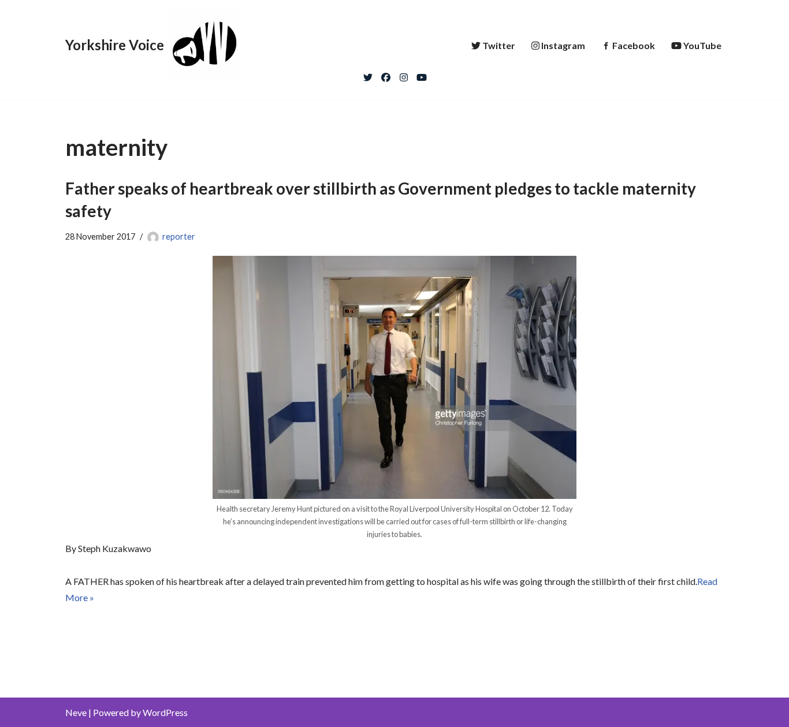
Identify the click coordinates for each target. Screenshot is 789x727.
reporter (178, 236)
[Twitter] (368, 74)
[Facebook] (386, 74)
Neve (76, 712)
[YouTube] (422, 74)
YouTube (702, 45)
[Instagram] (404, 74)
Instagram (563, 45)
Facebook (633, 45)
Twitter (498, 45)
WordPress (165, 712)
